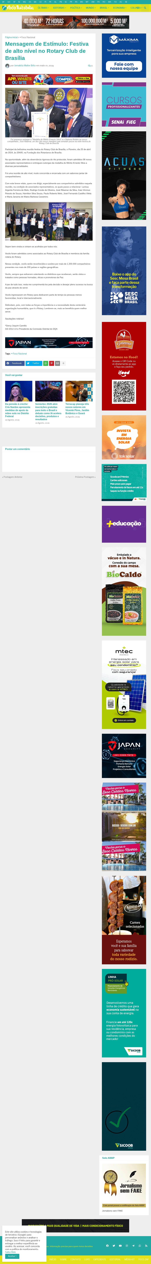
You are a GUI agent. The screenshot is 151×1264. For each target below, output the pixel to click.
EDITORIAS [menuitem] (58, 8)
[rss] (30, 6)
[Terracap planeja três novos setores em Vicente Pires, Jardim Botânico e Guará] (79, 391)
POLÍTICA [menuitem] (75, 8)
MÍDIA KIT (129, 1259)
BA (35, 2)
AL (55, 2)
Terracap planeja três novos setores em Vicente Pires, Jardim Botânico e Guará (77, 408)
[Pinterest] (51, 363)
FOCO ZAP (143, 1259)
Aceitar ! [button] (12, 1256)
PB (61, 2)
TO (115, 2)
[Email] (57, 363)
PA (98, 2)
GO (9, 2)
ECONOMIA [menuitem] (119, 8)
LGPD (87, 1259)
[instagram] (13, 6)
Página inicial (11, 37)
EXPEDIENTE (99, 1259)
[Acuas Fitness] (75, 1225)
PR (71, 2)
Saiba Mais (10, 1252)
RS (76, 2)
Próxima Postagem (84, 477)
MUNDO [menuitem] (90, 8)
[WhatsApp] (45, 363)
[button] (138, 8)
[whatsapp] (22, 6)
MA (109, 2)
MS (81, 2)
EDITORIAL (115, 1259)
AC (121, 2)
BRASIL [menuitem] (103, 8)
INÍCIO (52, 1259)
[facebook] (107, 1245)
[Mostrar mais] (63, 363)
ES (30, 2)
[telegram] (26, 6)
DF (3, 2)
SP (14, 2)
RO (104, 2)
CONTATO (75, 1259)
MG (24, 2)
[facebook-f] (5, 6)
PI (45, 2)
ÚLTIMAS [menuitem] (42, 8)
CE (40, 2)
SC (66, 2)
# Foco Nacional (27, 37)
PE (50, 2)
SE (126, 2)
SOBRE (63, 1259)
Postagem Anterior (13, 477)
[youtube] (17, 6)
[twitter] (9, 6)
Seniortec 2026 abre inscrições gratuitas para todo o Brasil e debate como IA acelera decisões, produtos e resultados (48, 412)
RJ (19, 2)
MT (87, 2)
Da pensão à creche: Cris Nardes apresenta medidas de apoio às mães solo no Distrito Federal (17, 410)
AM (92, 2)
